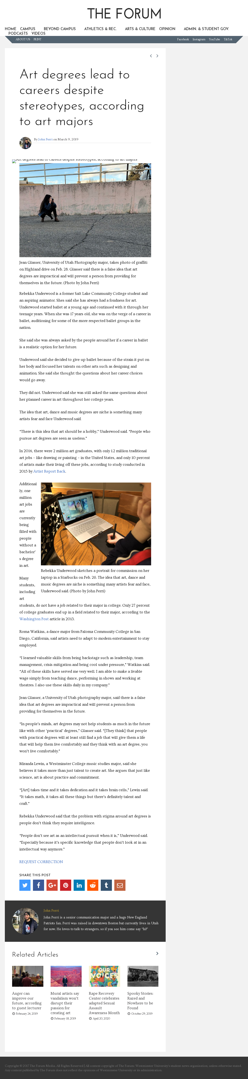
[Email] (119, 885)
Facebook (183, 39)
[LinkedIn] (79, 885)
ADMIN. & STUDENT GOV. (206, 29)
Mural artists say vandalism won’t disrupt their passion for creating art (65, 1003)
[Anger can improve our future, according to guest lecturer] (27, 985)
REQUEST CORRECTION (41, 862)
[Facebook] (38, 885)
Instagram (199, 39)
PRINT (37, 39)
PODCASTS (18, 34)
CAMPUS (27, 29)
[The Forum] (124, 21)
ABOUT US (23, 39)
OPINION (167, 29)
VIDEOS (38, 34)
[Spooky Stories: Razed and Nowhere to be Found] (143, 985)
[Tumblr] (106, 885)
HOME (10, 29)
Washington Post (34, 619)
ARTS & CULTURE (140, 29)
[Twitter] (25, 885)
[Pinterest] (65, 885)
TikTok (228, 39)
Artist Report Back (49, 471)
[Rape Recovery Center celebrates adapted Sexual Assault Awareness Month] (104, 985)
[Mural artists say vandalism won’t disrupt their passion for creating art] (66, 985)
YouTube (214, 39)
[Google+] (52, 885)
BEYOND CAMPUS (60, 29)
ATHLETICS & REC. (100, 29)
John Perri (45, 139)
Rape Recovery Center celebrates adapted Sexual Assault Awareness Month (104, 1003)
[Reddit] (92, 885)
